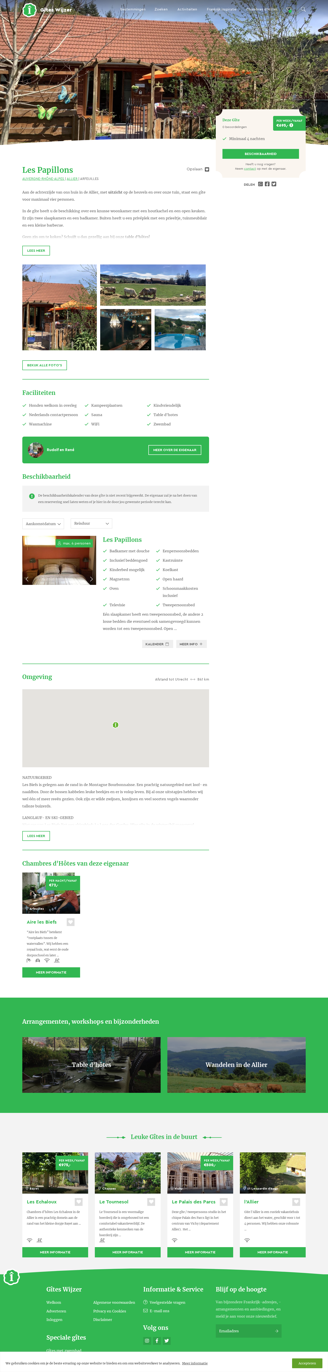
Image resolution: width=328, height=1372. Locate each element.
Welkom (53, 1302)
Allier (72, 179)
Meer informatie (195, 1363)
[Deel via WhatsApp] (261, 184)
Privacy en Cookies (109, 1311)
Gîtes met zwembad (63, 1350)
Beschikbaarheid (261, 154)
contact (250, 168)
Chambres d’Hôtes (262, 9)
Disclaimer (102, 1319)
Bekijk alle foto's (44, 365)
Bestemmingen (132, 9)
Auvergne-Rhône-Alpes (43, 179)
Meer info (189, 644)
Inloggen (54, 1319)
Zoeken (161, 9)
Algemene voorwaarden (114, 1302)
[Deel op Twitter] (274, 184)
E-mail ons (159, 1311)
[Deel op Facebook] (268, 184)
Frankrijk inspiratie (222, 9)
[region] (164, 1362)
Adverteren (56, 1311)
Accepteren (307, 1363)
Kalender (154, 644)
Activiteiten (187, 9)
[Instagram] (147, 1341)
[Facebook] (157, 1341)
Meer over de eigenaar (174, 450)
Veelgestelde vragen (167, 1302)
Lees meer (36, 250)
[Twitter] (167, 1341)
